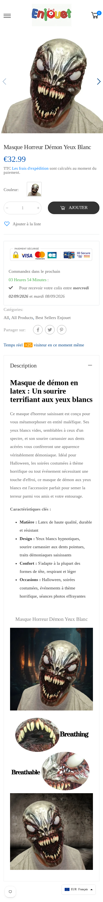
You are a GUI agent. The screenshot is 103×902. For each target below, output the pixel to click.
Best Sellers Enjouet (53, 317)
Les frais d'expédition (30, 168)
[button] (98, 81)
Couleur (11, 189)
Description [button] (23, 365)
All (6, 317)
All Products (22, 317)
